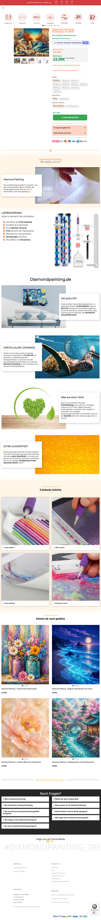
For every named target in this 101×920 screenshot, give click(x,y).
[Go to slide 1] (22, 685)
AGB (52, 870)
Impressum (54, 868)
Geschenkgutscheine (20, 868)
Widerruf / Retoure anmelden (60, 881)
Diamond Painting (63, 902)
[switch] (94, 912)
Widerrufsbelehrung (57, 876)
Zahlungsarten (55, 879)
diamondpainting (63, 899)
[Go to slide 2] (23, 685)
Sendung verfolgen (19, 871)
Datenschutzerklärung (58, 873)
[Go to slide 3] (25, 685)
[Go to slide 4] (26, 685)
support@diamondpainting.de (65, 895)
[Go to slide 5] (78, 685)
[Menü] (98, 904)
